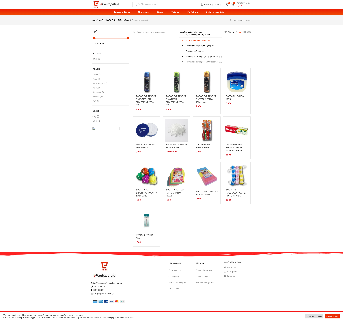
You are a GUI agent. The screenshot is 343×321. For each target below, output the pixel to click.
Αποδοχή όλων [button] (332, 316)
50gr (95, 116)
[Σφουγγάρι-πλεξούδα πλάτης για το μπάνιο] (236, 175)
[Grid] (240, 32)
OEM (96, 59)
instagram (231, 271)
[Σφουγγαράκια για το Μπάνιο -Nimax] (206, 176)
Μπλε (96, 79)
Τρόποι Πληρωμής (204, 276)
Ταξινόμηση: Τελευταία (195, 51)
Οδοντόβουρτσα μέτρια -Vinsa (205, 146)
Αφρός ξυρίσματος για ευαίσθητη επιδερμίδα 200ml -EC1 (146, 101)
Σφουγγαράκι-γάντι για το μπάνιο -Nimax (176, 192)
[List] (249, 32)
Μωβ (96, 87)
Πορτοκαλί (98, 92)
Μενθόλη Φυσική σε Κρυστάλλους (177, 146)
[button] (240, 4)
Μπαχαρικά (143, 12)
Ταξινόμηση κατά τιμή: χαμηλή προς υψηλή (204, 56)
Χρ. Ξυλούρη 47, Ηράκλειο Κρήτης (107, 283)
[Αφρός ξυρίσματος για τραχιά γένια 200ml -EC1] (206, 81)
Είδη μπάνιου (123, 20)
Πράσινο (97, 96)
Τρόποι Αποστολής (204, 270)
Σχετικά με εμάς (175, 270)
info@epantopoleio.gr (104, 293)
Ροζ (95, 101)
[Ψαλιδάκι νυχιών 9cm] (146, 220)
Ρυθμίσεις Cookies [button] (314, 316)
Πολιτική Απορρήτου (177, 282)
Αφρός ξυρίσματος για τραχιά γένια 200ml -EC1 (206, 99)
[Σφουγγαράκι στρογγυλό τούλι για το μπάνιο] (146, 175)
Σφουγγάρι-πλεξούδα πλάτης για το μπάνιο (235, 192)
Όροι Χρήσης (174, 276)
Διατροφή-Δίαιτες (122, 12)
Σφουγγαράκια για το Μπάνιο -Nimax (207, 193)
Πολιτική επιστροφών (205, 282)
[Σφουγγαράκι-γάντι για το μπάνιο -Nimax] (176, 175)
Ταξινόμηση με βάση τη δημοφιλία (200, 45)
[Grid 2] (244, 32)
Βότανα (160, 12)
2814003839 (99, 286)
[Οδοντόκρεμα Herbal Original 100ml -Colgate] (236, 130)
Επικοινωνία (174, 288)
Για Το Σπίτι (192, 12)
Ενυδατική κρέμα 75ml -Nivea (145, 146)
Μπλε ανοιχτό (99, 83)
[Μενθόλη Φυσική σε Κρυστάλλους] (176, 130)
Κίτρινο (97, 74)
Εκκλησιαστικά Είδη (215, 12)
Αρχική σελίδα (98, 20)
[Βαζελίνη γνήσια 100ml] (236, 81)
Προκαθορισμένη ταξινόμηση (198, 40)
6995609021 (98, 290)
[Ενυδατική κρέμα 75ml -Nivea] (146, 130)
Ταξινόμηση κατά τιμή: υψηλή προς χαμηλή (204, 61)
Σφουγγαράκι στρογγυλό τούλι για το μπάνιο (146, 192)
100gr (96, 121)
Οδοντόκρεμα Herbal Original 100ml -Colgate (234, 147)
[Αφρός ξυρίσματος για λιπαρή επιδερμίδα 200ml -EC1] (176, 81)
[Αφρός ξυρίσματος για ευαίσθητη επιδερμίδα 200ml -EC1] (146, 81)
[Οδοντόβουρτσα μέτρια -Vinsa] (206, 130)
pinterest (231, 276)
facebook (231, 267)
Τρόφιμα (176, 12)
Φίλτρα (231, 32)
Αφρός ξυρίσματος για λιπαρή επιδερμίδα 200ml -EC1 (176, 101)
